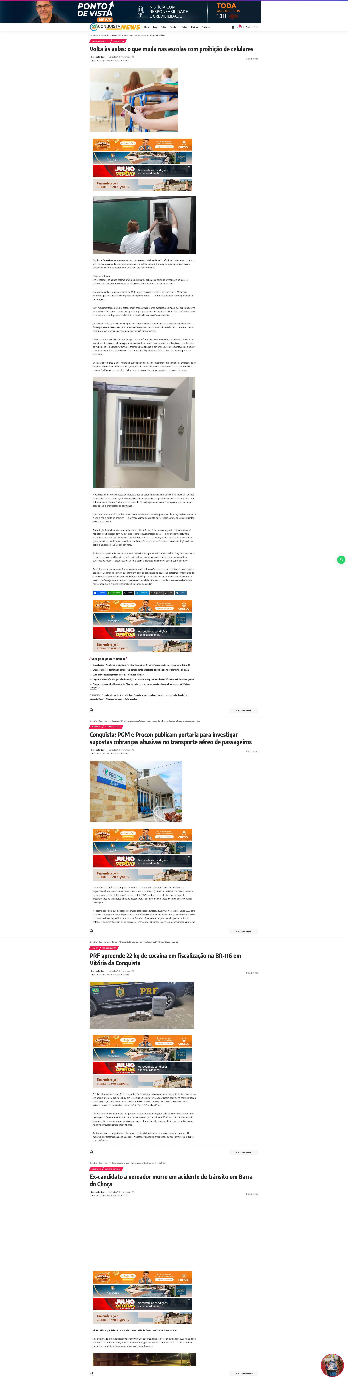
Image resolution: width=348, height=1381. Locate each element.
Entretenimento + (100, 41)
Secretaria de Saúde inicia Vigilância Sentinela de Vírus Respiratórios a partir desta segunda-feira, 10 (141, 665)
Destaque (96, 727)
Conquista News (98, 57)
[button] (233, 27)
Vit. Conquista (109, 948)
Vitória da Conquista (115, 699)
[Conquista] (115, 27)
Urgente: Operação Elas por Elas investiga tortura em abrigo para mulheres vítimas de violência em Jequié (143, 679)
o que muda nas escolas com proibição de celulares (166, 695)
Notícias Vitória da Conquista (130, 695)
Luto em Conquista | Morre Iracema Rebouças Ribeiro (118, 674)
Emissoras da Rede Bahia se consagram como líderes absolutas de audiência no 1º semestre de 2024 (141, 669)
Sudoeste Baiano (97, 699)
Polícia (95, 948)
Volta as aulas (131, 699)
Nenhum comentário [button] (245, 710)
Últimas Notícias (113, 727)
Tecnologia (118, 41)
